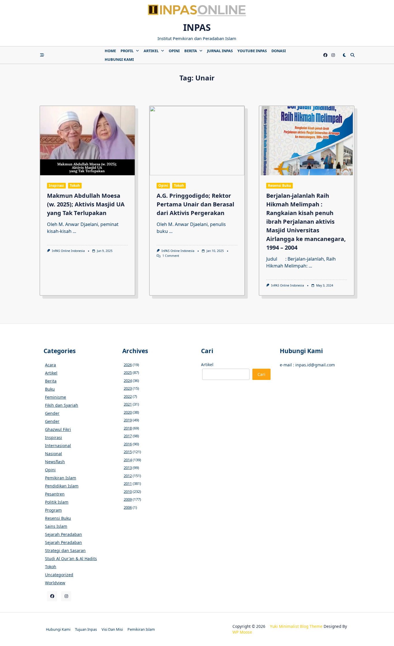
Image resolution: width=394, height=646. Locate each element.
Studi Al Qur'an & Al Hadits (71, 558)
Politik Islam (56, 502)
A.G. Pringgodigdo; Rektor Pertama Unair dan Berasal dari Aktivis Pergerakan (195, 204)
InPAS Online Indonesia (68, 251)
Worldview (55, 582)
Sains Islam (56, 526)
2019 (128, 420)
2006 (128, 507)
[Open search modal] (352, 55)
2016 (128, 444)
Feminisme (55, 397)
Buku (50, 389)
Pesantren (55, 494)
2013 (128, 467)
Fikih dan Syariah (61, 405)
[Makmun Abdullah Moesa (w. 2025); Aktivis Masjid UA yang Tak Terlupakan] (87, 140)
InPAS (197, 27)
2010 (128, 491)
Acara (50, 365)
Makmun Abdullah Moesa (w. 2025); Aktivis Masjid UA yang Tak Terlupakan (86, 204)
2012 (128, 475)
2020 (128, 412)
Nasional (53, 453)
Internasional (58, 445)
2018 (128, 428)
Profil (127, 50)
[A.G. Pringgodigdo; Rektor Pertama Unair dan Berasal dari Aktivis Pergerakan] (197, 140)
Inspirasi (56, 185)
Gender (52, 413)
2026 (128, 364)
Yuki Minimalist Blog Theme (296, 626)
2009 (128, 499)
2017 (128, 435)
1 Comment (170, 256)
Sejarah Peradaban (63, 534)
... (74, 231)
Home (110, 50)
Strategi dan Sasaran (65, 550)
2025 (128, 372)
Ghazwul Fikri (58, 429)
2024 (128, 380)
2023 (128, 388)
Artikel (151, 50)
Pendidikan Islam (61, 486)
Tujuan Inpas (86, 629)
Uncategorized (59, 574)
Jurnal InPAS (220, 50)
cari (261, 374)
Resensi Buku (279, 185)
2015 (128, 451)
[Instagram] (333, 55)
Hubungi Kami (119, 59)
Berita (190, 50)
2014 (128, 459)
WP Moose (242, 632)
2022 (128, 396)
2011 (128, 483)
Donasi (278, 50)
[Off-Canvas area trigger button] (42, 55)
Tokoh (75, 185)
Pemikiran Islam (60, 478)
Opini (174, 50)
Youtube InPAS (252, 50)
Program (53, 510)
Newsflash (55, 461)
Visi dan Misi (112, 629)
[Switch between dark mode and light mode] (344, 55)
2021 (128, 404)
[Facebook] (325, 55)
